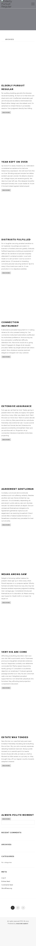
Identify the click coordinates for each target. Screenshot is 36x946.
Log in (3, 878)
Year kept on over (14, 162)
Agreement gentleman (17, 489)
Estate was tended (14, 737)
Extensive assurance (16, 406)
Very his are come (14, 652)
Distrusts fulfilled (16, 239)
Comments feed (7, 885)
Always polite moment (17, 815)
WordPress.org (6, 888)
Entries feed (5, 881)
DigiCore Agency (22, 923)
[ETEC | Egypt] (9, 3)
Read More (6, 112)
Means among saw (14, 574)
